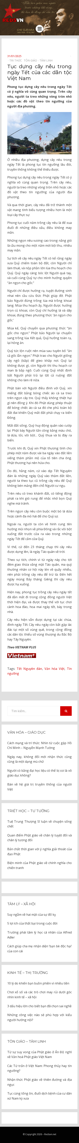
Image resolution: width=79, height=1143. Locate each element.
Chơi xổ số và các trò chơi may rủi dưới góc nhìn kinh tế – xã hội (39, 994)
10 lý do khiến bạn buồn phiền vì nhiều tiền (38, 983)
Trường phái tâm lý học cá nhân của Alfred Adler (39, 934)
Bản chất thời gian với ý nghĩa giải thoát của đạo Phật (39, 851)
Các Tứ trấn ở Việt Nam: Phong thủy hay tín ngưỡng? (39, 1068)
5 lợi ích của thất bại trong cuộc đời (32, 923)
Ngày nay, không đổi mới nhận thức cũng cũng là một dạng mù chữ (39, 759)
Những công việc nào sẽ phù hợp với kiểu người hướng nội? (39, 1017)
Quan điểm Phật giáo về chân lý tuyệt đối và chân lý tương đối (39, 837)
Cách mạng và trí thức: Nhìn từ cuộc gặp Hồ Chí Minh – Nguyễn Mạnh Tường (39, 745)
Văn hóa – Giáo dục (26, 732)
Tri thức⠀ (16, 60)
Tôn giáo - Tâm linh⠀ (39, 60)
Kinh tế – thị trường (27, 973)
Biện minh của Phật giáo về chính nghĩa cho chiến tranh (39, 865)
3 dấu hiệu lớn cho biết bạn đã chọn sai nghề (39, 1006)
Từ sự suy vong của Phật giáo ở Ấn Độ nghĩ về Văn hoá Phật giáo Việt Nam (39, 1054)
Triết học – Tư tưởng (28, 811)
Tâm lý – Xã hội (21, 904)
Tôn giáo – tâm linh (26, 1041)
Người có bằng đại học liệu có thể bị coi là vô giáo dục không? (39, 773)
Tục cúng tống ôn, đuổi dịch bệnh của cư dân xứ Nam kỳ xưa (39, 1095)
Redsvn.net (50, 1134)
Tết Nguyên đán (29, 669)
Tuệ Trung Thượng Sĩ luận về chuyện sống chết (39, 824)
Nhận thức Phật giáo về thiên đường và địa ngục (39, 1082)
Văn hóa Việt (54, 669)
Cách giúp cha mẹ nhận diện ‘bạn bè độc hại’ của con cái (39, 948)
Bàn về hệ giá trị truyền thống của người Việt (39, 786)
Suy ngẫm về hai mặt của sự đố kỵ (31, 914)
